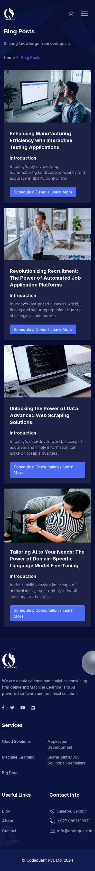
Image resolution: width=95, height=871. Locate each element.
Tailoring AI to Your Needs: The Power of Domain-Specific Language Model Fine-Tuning (47, 559)
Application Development (60, 744)
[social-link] (3, 708)
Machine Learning (18, 757)
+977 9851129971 (73, 820)
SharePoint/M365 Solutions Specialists (66, 760)
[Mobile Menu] (84, 14)
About (7, 820)
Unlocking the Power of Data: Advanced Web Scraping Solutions (45, 415)
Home (9, 57)
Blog (6, 811)
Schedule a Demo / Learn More (43, 192)
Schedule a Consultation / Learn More (43, 469)
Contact (9, 830)
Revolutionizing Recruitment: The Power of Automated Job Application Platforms (45, 278)
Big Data (9, 772)
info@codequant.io (74, 830)
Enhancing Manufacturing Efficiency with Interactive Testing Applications (41, 140)
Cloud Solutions (16, 741)
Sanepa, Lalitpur (72, 811)
